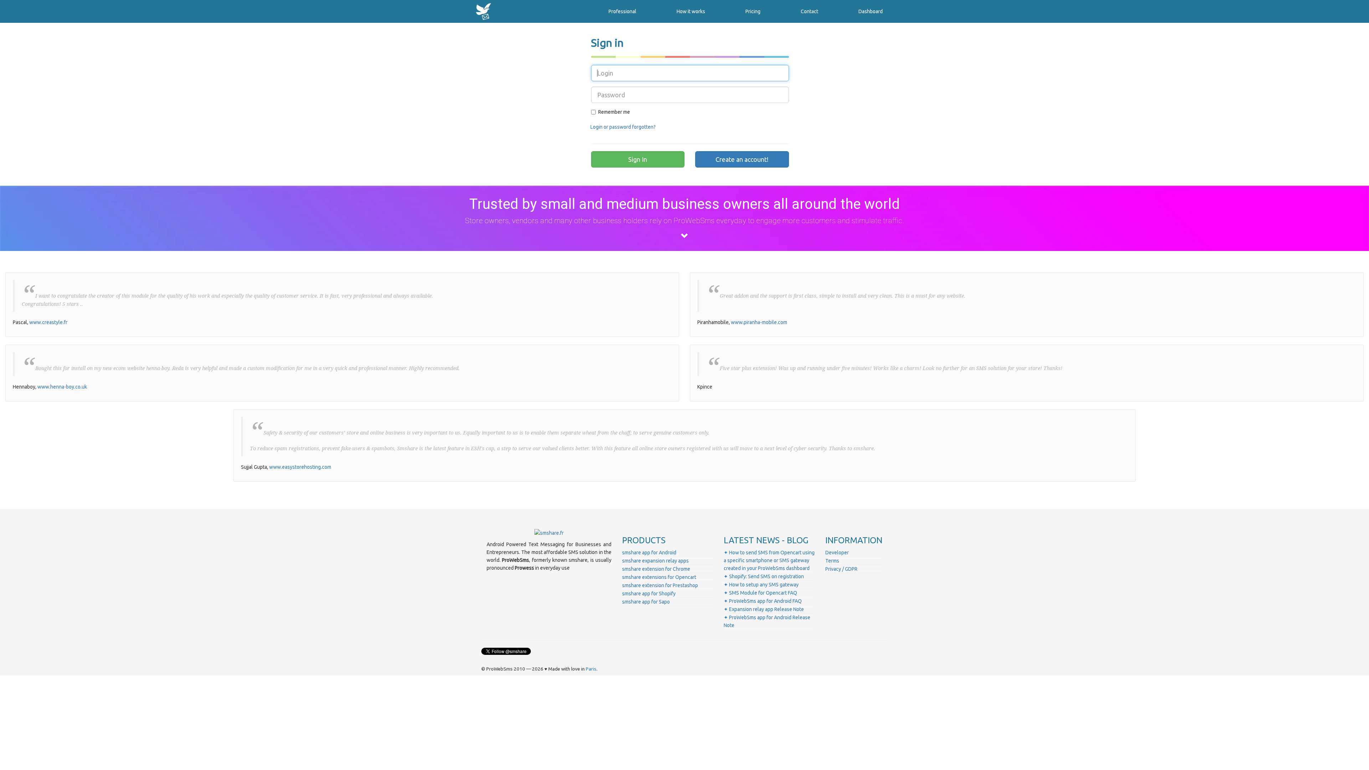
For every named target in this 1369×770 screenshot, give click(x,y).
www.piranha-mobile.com (759, 322)
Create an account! (742, 159)
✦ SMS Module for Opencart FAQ (760, 593)
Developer (837, 552)
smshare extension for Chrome (656, 569)
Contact (809, 11)
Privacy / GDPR (841, 569)
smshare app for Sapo (646, 602)
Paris (591, 669)
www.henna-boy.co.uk (62, 387)
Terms (832, 561)
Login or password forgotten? (623, 127)
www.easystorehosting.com (300, 467)
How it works (691, 11)
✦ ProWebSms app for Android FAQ (763, 601)
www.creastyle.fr (48, 322)
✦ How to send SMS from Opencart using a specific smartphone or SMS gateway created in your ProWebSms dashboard (769, 560)
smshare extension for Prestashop (660, 585)
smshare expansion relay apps (655, 561)
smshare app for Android (649, 552)
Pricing (752, 11)
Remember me (614, 112)
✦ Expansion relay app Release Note (764, 609)
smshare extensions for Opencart (659, 577)
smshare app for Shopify (649, 593)
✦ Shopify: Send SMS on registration (764, 576)
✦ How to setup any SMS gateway (761, 584)
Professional (622, 11)
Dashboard (870, 11)
